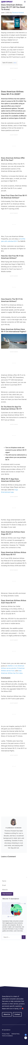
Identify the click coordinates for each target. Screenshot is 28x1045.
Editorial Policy (16, 1033)
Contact (17, 1014)
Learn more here (18, 931)
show (15, 62)
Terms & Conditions (7, 1035)
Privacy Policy (6, 1033)
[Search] (24, 937)
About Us (7, 1014)
